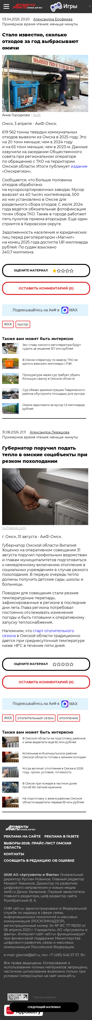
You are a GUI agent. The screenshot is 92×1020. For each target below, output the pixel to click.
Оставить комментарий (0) (46, 288)
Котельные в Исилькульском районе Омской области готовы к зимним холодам (54, 755)
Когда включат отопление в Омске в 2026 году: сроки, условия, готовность (52, 770)
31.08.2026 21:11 (14, 432)
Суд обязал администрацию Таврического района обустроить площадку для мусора (53, 391)
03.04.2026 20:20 (15, 19)
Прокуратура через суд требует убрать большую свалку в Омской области (51, 376)
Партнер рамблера (44, 997)
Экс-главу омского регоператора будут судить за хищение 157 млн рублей (51, 346)
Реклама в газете (61, 836)
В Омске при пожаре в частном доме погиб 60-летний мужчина (49, 785)
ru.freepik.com (14, 528)
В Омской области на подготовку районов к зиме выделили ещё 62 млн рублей (53, 740)
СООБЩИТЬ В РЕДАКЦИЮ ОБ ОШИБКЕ (39, 860)
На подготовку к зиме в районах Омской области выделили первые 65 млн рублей (53, 800)
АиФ (37, 115)
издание (79, 166)
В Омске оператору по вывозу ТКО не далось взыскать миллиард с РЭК (50, 361)
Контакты (14, 854)
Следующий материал (44, 1007)
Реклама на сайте (22, 836)
